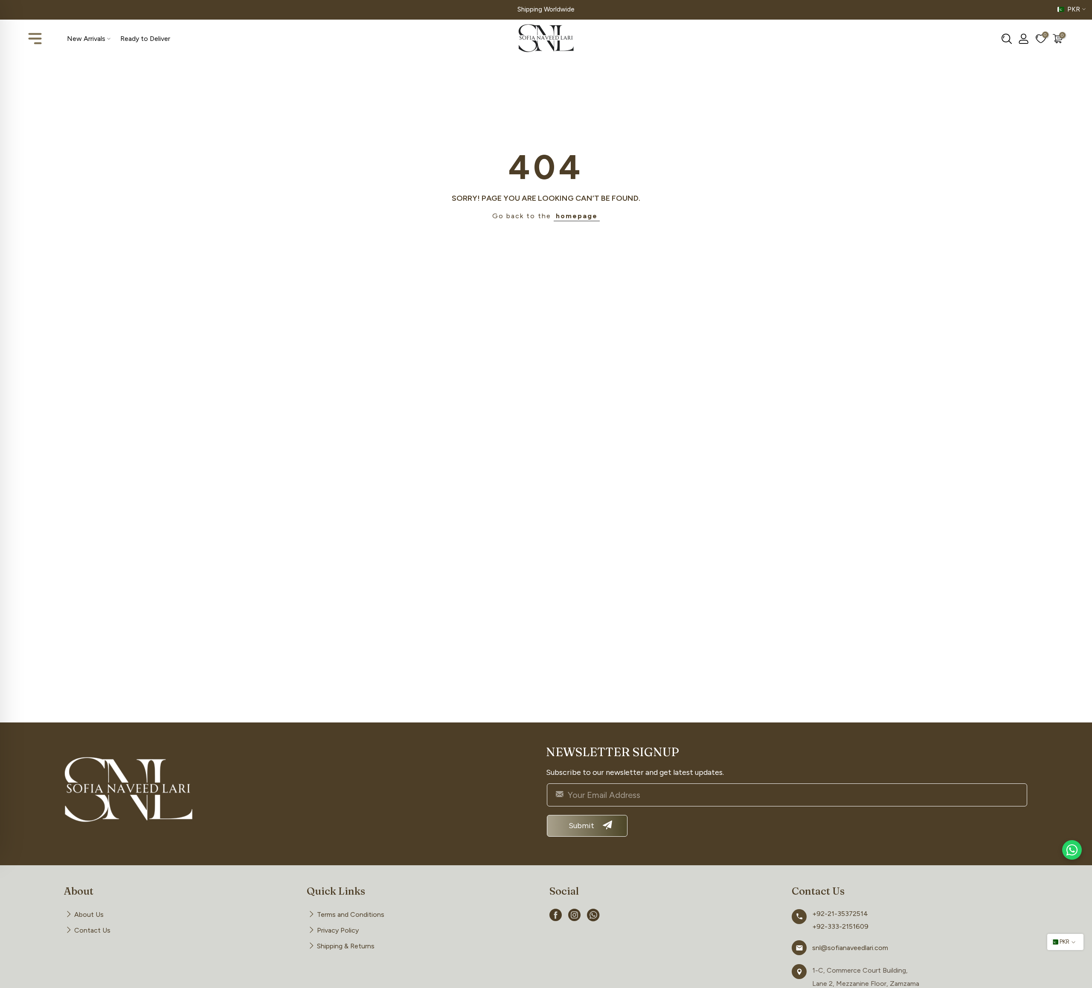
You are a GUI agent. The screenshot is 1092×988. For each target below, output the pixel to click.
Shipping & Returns (346, 946)
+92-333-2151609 (840, 926)
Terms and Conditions (350, 914)
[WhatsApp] (593, 916)
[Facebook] (555, 916)
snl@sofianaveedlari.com (850, 948)
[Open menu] (35, 38)
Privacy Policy (338, 930)
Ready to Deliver (145, 39)
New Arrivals (86, 39)
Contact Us (92, 930)
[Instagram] (574, 916)
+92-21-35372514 (840, 914)
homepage (577, 216)
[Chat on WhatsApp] (1072, 850)
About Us (89, 914)
